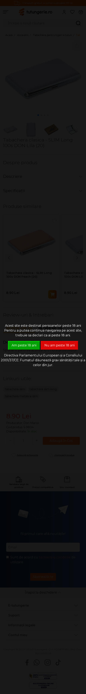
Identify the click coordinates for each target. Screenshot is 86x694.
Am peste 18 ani (24, 345)
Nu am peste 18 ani (59, 345)
